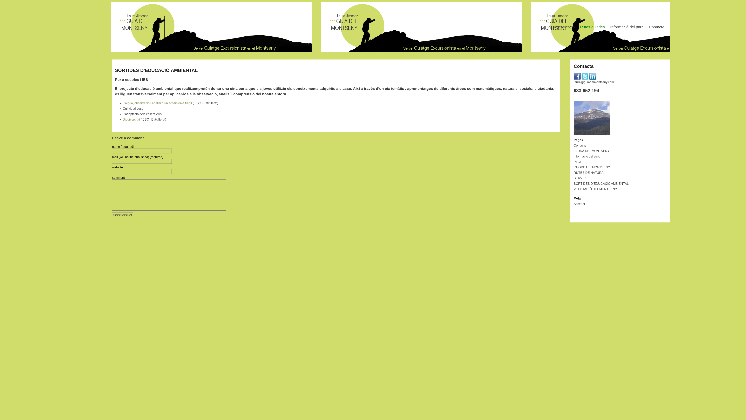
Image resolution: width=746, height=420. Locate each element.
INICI (577, 162)
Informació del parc (626, 27)
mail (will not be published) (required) (137, 157)
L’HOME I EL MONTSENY (592, 167)
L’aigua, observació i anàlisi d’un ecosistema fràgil (157, 103)
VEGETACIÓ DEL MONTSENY (595, 189)
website (117, 167)
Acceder (579, 204)
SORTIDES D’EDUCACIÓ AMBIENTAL (601, 183)
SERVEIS (580, 178)
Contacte (656, 27)
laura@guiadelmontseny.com (594, 82)
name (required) (123, 146)
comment (118, 177)
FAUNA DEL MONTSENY (592, 151)
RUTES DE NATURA (589, 172)
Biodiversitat (131, 119)
